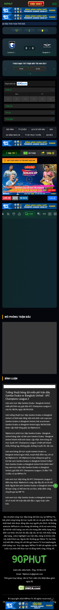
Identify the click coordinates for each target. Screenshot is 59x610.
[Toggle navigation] (54, 4)
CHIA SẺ (52, 198)
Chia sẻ (50, 153)
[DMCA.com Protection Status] (29, 587)
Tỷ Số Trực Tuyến (33, 135)
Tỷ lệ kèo (22, 129)
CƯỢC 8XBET (36, 3)
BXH (51, 129)
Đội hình (10, 129)
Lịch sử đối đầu (38, 129)
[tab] (11, 153)
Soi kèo (49, 135)
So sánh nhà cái (13, 135)
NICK (15, 198)
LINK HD (7, 198)
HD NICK (23, 198)
